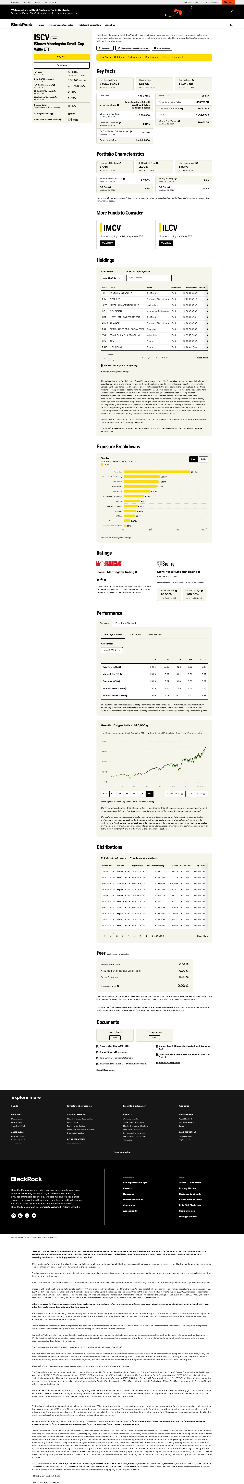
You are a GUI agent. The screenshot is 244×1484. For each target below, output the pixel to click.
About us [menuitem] (110, 25)
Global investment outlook (133, 1122)
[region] (62, 96)
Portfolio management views (134, 1137)
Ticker (104, 287)
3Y (127, 794)
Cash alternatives (18, 1136)
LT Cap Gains (199, 866)
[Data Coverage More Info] (202, 590)
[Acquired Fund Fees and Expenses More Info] (140, 971)
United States (211, 2)
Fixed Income (72, 1122)
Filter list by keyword (138, 272)
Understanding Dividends (145, 858)
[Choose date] (181, 793)
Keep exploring (122, 1152)
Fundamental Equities (76, 1126)
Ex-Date (120, 866)
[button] (62, 57)
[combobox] (112, 278)
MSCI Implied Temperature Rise (123, 1424)
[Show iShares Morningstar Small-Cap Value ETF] (123, 733)
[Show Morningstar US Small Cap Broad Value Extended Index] (174, 733)
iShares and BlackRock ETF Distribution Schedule (123, 1064)
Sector (149, 287)
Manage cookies (188, 1217)
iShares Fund (111, 1254)
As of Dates (107, 272)
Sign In (227, 2)
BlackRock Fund (130, 1254)
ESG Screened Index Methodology (69, 1424)
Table (203, 459)
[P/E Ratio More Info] (169, 187)
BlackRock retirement (187, 1122)
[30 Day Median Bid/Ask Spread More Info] (131, 131)
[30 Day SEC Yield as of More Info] (55, 91)
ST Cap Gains (185, 866)
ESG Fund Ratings (141, 1421)
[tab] (104, 623)
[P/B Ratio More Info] (110, 187)
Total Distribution (154, 866)
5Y (134, 794)
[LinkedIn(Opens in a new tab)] (20, 1215)
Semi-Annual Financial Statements (116, 1058)
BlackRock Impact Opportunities (80, 1119)
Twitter (65, 1207)
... (134, 358)
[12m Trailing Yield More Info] (197, 163)
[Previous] (104, 358)
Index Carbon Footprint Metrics (167, 1421)
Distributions (152, 57)
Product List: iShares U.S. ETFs (114, 1046)
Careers (182, 1126)
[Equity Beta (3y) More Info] (176, 179)
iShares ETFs (16, 1122)
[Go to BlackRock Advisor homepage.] (27, 1181)
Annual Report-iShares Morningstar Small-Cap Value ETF (184, 1047)
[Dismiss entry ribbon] (231, 11)
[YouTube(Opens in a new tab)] (34, 1215)
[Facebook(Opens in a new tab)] (13, 1215)
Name (112, 287)
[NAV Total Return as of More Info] (54, 85)
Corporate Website (50, 1207)
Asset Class (176, 287)
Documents (178, 57)
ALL (150, 794)
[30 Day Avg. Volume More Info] (179, 121)
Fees (165, 57)
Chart (194, 459)
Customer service (186, 1136)
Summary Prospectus (169, 1063)
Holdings (119, 57)
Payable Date (137, 866)
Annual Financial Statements (114, 1052)
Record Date (107, 866)
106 (141, 358)
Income (175, 866)
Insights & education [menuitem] (89, 25)
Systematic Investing (75, 1133)
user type (73, 13)
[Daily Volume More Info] (193, 80)
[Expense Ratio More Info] (118, 986)
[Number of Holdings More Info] (120, 163)
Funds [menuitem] (41, 25)
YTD (105, 794)
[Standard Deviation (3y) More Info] (124, 179)
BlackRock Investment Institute (135, 1126)
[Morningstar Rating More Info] (52, 114)
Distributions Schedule (115, 858)
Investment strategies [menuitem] (61, 25)
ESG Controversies (96, 1424)
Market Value (191, 287)
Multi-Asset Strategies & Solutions (81, 1129)
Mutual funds (16, 1119)
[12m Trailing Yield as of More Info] (56, 97)
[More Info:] (136, 365)
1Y (120, 794)
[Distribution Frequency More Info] (182, 108)
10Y (141, 794)
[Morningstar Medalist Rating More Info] (60, 119)
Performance (134, 57)
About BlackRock (185, 1119)
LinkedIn (75, 1207)
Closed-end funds (18, 1126)
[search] (231, 25)
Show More (202, 358)
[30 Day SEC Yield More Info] (157, 163)
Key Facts (105, 57)
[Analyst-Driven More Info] (176, 590)
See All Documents (105, 1070)
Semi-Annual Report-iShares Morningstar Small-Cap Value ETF (184, 1055)
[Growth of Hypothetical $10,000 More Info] (147, 726)
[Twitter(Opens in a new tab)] (27, 1215)
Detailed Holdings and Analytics (119, 365)
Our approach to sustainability (135, 1133)
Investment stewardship (132, 1129)
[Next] (149, 358)
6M (113, 794)
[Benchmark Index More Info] (118, 105)
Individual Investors (192, 2)
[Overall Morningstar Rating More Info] (136, 572)
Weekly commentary (131, 1119)
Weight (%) (204, 287)
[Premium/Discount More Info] (120, 123)
